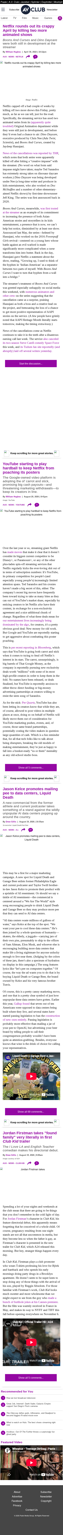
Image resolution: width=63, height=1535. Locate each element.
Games (48, 18)
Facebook (17, 1501)
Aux (5, 57)
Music (35, 18)
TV (14, 18)
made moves (14, 552)
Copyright (46, 1501)
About (17, 1492)
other (6, 295)
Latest (4, 18)
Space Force (52, 342)
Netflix (19, 57)
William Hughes (13, 52)
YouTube (20, 505)
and (52, 291)
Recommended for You (17, 1391)
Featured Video (11, 1442)
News (11, 57)
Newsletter (52, 9)
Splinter (35, 2)
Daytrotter (46, 2)
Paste (4, 2)
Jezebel (25, 2)
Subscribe (14, 9)
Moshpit (58, 2)
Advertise (17, 1496)
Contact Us (32, 1509)
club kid (20, 1163)
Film (24, 18)
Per (28, 702)
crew (12, 295)
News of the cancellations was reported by (30, 153)
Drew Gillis (11, 822)
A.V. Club (14, 2)
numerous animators (37, 291)
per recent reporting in (31, 647)
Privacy (17, 1505)
